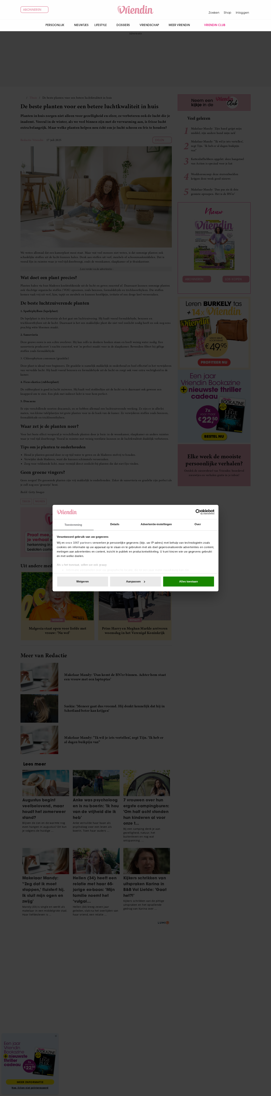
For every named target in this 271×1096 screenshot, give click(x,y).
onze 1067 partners (78, 542)
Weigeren (82, 581)
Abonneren (32, 9)
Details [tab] (114, 524)
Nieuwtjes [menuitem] (81, 25)
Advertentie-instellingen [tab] (156, 524)
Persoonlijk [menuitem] (55, 25)
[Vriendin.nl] (135, 9)
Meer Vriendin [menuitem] (179, 25)
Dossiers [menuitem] (123, 25)
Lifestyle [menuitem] (100, 25)
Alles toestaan (188, 581)
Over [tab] (197, 524)
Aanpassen (133, 581)
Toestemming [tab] (73, 524)
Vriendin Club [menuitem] (214, 25)
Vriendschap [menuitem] (149, 25)
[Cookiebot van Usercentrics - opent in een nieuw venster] (198, 512)
